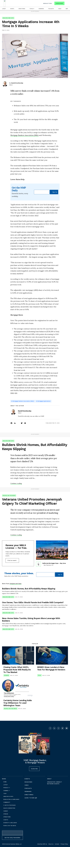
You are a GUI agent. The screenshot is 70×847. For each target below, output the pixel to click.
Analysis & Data (8, 796)
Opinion (6, 675)
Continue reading (16, 483)
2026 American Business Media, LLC (12, 844)
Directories (22, 8)
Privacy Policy (64, 844)
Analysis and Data (8, 18)
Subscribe (59, 3)
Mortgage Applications (43, 401)
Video (59, 8)
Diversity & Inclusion (10, 822)
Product (6, 787)
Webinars (41, 8)
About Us (50, 844)
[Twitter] (22, 423)
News (4, 778)
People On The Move (9, 495)
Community (6, 802)
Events (12, 8)
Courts (5, 819)
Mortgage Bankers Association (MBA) (24, 135)
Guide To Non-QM (31, 797)
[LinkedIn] (15, 423)
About (49, 778)
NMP (67, 8)
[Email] (25, 423)
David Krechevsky (17, 83)
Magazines (28, 782)
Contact (57, 844)
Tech (39, 675)
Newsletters (47, 3)
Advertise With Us (42, 844)
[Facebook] (11, 423)
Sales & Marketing (9, 808)
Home (5, 781)
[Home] (5, 3)
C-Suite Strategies (9, 805)
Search (66, 4)
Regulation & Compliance (11, 799)
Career (5, 811)
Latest (4, 8)
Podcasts (51, 8)
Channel (6, 790)
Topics (31, 8)
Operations (7, 816)
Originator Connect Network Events (54, 782)
